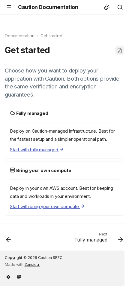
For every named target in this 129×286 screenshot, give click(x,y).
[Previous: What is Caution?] (8, 239)
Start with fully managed (34, 149)
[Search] (120, 7)
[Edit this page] (119, 50)
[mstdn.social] (19, 276)
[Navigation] (9, 7)
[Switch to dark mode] (106, 7)
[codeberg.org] (8, 276)
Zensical (32, 264)
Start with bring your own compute (45, 206)
